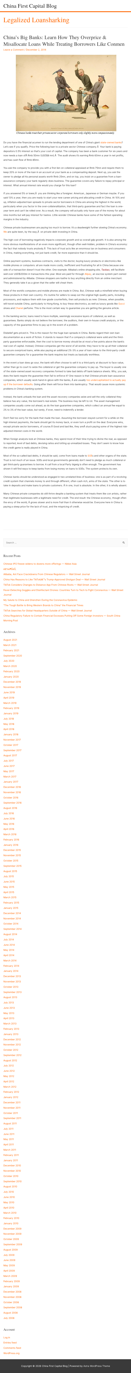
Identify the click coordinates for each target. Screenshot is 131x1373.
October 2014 (10, 923)
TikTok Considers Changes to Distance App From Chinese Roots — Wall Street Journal (50, 584)
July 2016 (8, 813)
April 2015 (8, 892)
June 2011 (8, 1134)
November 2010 (12, 1170)
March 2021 (9, 645)
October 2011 (10, 1113)
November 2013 (12, 981)
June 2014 (9, 944)
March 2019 (10, 703)
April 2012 (8, 1081)
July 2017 (8, 760)
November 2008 (12, 1297)
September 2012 (12, 1055)
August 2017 (10, 755)
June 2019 (9, 692)
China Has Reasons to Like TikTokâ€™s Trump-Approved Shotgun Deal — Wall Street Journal (54, 579)
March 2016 (10, 834)
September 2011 (12, 1118)
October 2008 (11, 1302)
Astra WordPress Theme (96, 1366)
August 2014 (10, 934)
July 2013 (8, 1002)
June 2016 (9, 818)
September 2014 (12, 929)
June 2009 (9, 1260)
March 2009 (10, 1276)
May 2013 (8, 1013)
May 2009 (9, 1265)
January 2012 (10, 1097)
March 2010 (10, 1212)
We (5, 231)
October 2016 (10, 797)
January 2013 (10, 1034)
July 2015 (8, 876)
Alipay (88, 274)
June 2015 (9, 881)
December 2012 (12, 1039)
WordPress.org (11, 1353)
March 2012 (9, 1086)
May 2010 (8, 1202)
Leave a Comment (13, 49)
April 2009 (9, 1270)
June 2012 (9, 1071)
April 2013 (8, 1018)
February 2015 (11, 902)
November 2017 (12, 739)
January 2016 (10, 845)
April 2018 (8, 729)
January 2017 (10, 781)
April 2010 (8, 1207)
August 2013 (10, 997)
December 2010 (12, 1165)
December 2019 (12, 681)
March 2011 (9, 1149)
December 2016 (12, 787)
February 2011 (11, 1155)
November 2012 (12, 1044)
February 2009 (11, 1281)
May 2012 (8, 1076)
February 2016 (11, 839)
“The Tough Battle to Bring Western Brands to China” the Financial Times (43, 605)
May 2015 (8, 887)
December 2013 (12, 976)
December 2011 (11, 1102)
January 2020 (11, 676)
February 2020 (11, 671)
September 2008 (12, 1307)
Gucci (121, 303)
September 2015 (12, 866)
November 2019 (12, 687)
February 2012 (11, 1092)
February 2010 (11, 1218)
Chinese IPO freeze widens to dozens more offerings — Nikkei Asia (40, 563)
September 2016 (12, 802)
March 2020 (10, 666)
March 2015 (9, 897)
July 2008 (8, 1318)
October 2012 (10, 1049)
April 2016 (8, 829)
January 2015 (10, 908)
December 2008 (12, 1291)
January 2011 (10, 1160)
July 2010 (8, 1191)
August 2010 (10, 1186)
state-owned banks (111, 142)
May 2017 (8, 771)
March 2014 (10, 960)
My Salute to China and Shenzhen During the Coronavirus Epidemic (40, 600)
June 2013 (9, 1007)
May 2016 (8, 824)
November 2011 (11, 1107)
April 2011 (8, 1144)
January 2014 (10, 971)
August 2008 (10, 1312)
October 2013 (10, 986)
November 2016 (12, 792)
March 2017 (9, 776)
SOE (90, 455)
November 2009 (12, 1233)
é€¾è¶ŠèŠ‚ (9, 569)
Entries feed (10, 1342)
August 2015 (10, 871)
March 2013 (10, 1023)
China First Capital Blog (30, 5)
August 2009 (10, 1249)
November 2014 (12, 918)
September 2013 (12, 992)
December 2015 (12, 850)
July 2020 (8, 660)
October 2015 (10, 860)
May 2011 (8, 1139)
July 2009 (8, 1255)
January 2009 (11, 1286)
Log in (6, 1337)
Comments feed (12, 1348)
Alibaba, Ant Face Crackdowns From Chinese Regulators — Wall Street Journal (46, 574)
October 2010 (10, 1176)
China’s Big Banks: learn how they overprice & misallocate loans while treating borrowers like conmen (64, 40)
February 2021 (11, 650)
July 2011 (8, 1128)
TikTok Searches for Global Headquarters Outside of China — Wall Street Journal (47, 610)
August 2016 (10, 808)
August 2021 (10, 639)
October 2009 (11, 1239)
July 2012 (8, 1065)
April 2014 (8, 955)
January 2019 (10, 713)
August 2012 (10, 1060)
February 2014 (11, 965)
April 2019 (8, 697)
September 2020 (12, 655)
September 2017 (12, 750)
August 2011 (10, 1123)
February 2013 (11, 1028)
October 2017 (10, 745)
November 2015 (12, 855)
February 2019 (11, 708)
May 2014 (8, 950)
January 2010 (10, 1223)
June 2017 (9, 766)
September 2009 (12, 1244)
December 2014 (12, 913)
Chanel (19, 308)
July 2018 (8, 718)
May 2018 (8, 724)
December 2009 (12, 1228)
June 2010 (9, 1197)
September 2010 (12, 1181)
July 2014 (8, 939)
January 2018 (10, 734)
